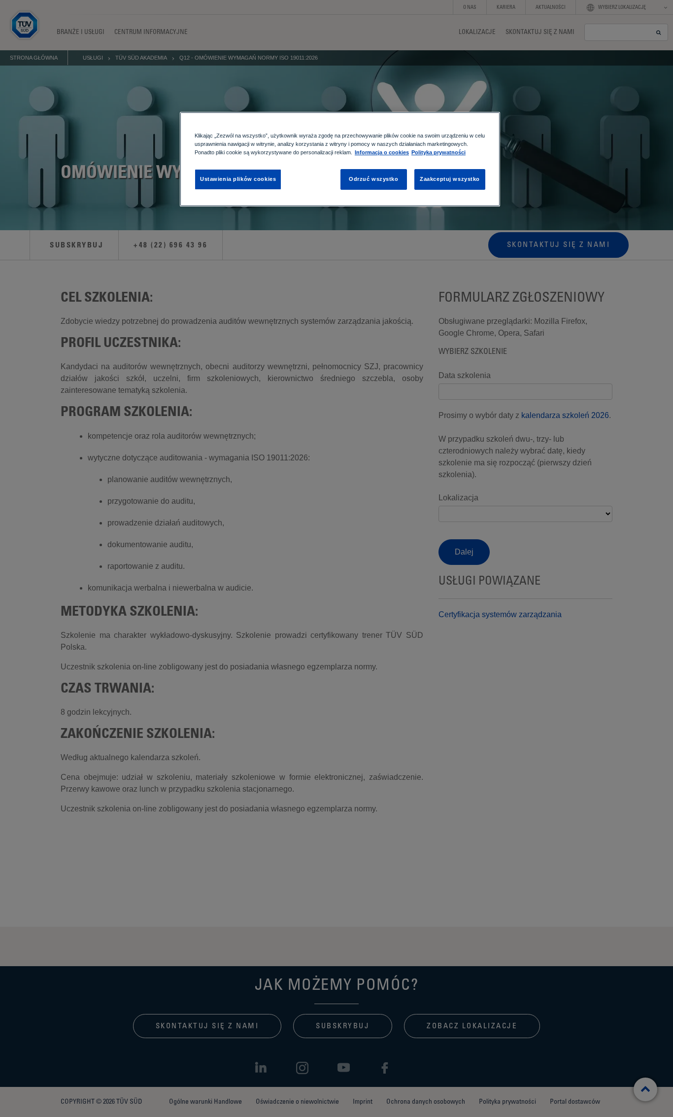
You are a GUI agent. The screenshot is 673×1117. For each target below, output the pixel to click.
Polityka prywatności (438, 152)
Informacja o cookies (382, 152)
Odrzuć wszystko (374, 179)
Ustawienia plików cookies (238, 179)
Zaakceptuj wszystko (450, 179)
